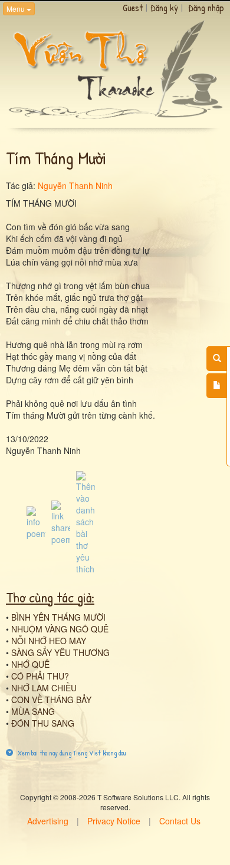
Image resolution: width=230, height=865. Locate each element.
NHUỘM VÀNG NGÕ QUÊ (60, 629)
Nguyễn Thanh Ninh (75, 185)
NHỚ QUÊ (30, 664)
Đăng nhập (206, 7)
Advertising (47, 821)
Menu (16, 9)
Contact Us (180, 821)
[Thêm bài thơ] (216, 385)
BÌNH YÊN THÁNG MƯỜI (58, 617)
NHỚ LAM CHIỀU (44, 688)
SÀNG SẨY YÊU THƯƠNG (60, 652)
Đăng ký (164, 7)
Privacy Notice (113, 821)
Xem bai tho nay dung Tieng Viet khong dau (71, 753)
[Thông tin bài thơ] (36, 522)
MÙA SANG (33, 711)
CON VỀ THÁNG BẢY (51, 699)
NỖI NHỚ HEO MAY (48, 641)
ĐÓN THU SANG (42, 723)
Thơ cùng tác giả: (50, 597)
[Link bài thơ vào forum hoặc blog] (60, 522)
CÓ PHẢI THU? (40, 676)
